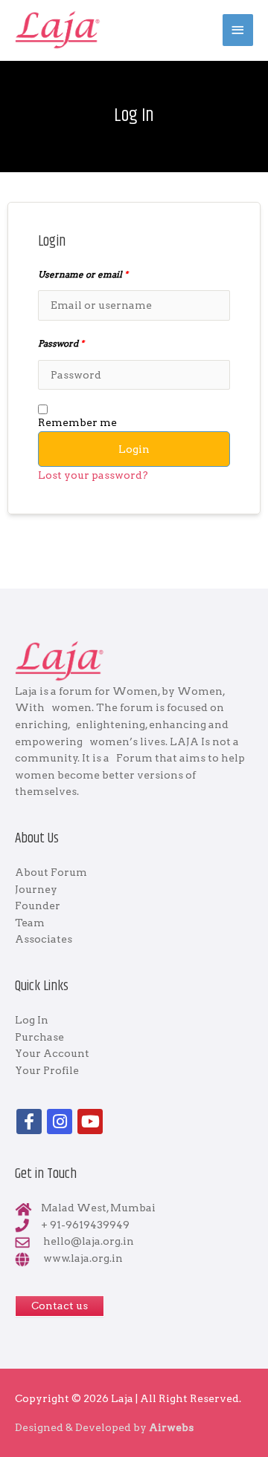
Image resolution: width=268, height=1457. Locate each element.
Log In (31, 1020)
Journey (36, 889)
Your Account (52, 1053)
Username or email (83, 274)
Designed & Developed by (104, 1427)
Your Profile (47, 1070)
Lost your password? (93, 475)
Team (30, 923)
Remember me (77, 422)
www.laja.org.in (83, 1258)
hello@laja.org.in (88, 1241)
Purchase (39, 1037)
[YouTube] (90, 1121)
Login (134, 449)
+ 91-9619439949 (85, 1225)
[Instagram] (59, 1121)
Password (61, 343)
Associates (43, 939)
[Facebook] (29, 1121)
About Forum (51, 872)
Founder (37, 905)
